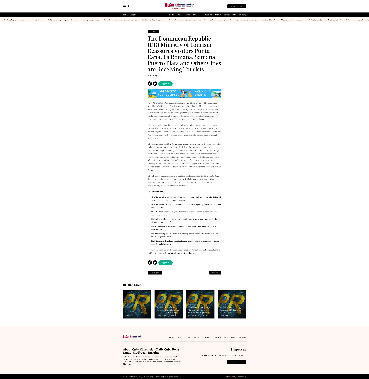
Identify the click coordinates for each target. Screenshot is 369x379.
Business (208, 15)
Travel (187, 15)
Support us (165, 84)
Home (171, 15)
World (218, 15)
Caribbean (197, 15)
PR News (242, 15)
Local (179, 15)
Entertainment (230, 15)
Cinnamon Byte (241, 377)
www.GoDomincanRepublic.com (182, 253)
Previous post (155, 273)
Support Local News (237, 6)
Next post (215, 273)
